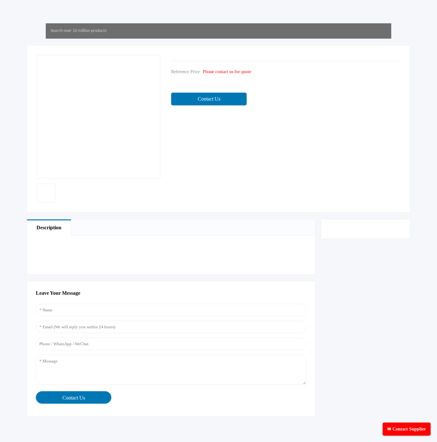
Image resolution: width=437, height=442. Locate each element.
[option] (45, 193)
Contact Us (209, 99)
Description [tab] (48, 227)
